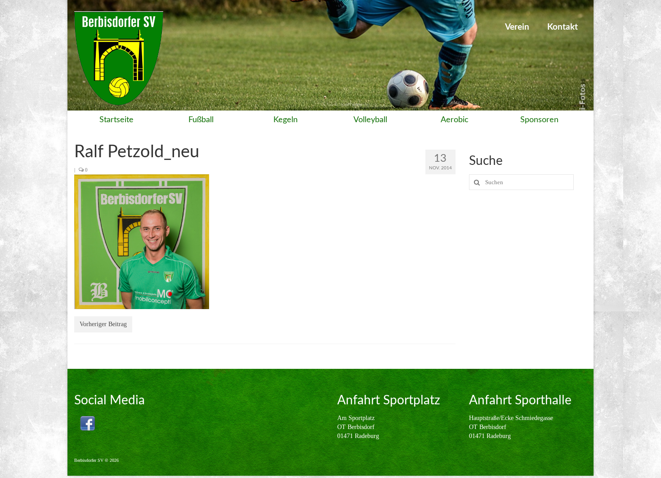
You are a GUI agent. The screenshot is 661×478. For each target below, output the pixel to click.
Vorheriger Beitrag (103, 324)
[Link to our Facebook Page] (87, 423)
